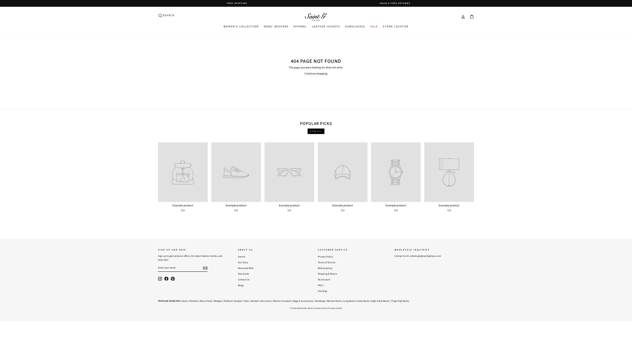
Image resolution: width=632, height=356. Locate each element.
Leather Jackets (326, 26)
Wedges (218, 301)
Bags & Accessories (303, 301)
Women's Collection (241, 26)
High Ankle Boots (380, 301)
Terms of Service (326, 262)
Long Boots (349, 301)
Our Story (243, 262)
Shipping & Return (327, 274)
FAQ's (321, 285)
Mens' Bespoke (276, 26)
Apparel (300, 26)
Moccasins (266, 301)
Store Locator (395, 26)
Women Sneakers (282, 301)
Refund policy (325, 268)
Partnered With (246, 268)
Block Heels (206, 301)
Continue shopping (315, 74)
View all (316, 131)
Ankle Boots (363, 301)
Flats (246, 301)
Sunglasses (355, 26)
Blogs (241, 285)
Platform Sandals (233, 301)
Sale (374, 26)
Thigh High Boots (400, 301)
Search (241, 256)
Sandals (254, 301)
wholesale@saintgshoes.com (425, 256)
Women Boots (334, 301)
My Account (324, 279)
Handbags (320, 301)
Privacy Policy (325, 256)
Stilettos (193, 301)
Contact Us (244, 279)
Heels (184, 301)
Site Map (322, 291)
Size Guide (243, 274)
